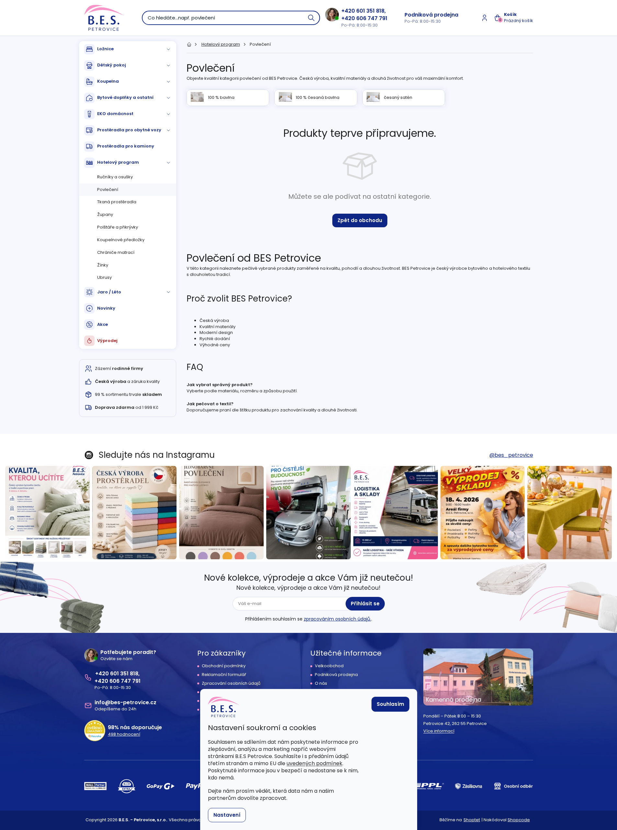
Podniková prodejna (431, 14)
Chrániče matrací (115, 252)
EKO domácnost (115, 114)
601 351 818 (370, 11)
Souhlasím (390, 704)
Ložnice (105, 49)
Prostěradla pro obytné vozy (129, 130)
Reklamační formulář (224, 675)
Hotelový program (118, 162)
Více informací (438, 731)
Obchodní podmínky (224, 666)
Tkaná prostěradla (116, 202)
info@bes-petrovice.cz (125, 702)
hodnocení (124, 734)
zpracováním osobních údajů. (337, 619)
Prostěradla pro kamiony (125, 146)
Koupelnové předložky (120, 240)
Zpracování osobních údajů (231, 683)
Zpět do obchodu (359, 220)
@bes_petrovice (511, 455)
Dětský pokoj (111, 65)
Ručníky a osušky (115, 177)
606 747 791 (371, 18)
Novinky (106, 308)
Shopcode (519, 820)
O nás (321, 683)
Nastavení (226, 815)
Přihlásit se (365, 603)
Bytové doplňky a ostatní (125, 97)
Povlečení (107, 189)
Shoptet (471, 820)
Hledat (311, 18)
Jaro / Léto (109, 292)
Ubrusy (104, 277)
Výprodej (107, 341)
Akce (102, 324)
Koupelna (108, 81)
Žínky (102, 265)
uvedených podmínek (314, 763)
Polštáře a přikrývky (117, 227)
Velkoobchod (329, 666)
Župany (105, 214)
